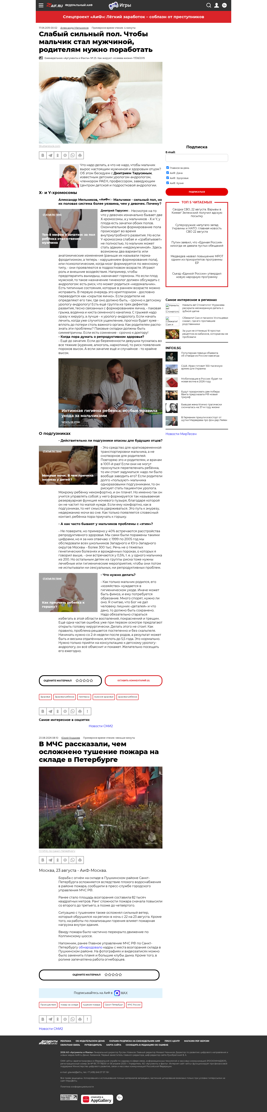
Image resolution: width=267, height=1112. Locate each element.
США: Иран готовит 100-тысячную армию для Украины (201, 367)
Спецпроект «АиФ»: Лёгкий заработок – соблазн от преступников (133, 16)
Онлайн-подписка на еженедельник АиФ (134, 1041)
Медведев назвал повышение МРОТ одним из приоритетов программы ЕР (197, 260)
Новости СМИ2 (101, 726)
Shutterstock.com (49, 146)
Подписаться (197, 192)
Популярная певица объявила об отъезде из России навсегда (200, 354)
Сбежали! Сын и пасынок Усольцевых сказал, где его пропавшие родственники (205, 321)
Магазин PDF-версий (196, 1041)
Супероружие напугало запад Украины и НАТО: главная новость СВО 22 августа (197, 228)
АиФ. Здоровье (179, 178)
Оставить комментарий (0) (133, 680)
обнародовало (90, 947)
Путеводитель (93, 1045)
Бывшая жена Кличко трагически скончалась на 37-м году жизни (201, 406)
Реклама (65, 1041)
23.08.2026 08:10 (48, 737)
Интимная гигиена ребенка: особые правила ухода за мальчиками (109, 413)
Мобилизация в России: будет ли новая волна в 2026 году (201, 380)
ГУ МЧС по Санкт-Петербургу (57, 851)
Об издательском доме (90, 1041)
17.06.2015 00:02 (48, 27)
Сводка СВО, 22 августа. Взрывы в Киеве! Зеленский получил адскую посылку (197, 213)
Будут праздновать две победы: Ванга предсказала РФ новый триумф (200, 394)
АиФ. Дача (176, 173)
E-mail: (170, 152)
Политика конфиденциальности (77, 1086)
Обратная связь (70, 1045)
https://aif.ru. (71, 1081)
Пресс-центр (172, 1041)
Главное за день (179, 167)
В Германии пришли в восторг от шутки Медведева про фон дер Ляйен (204, 419)
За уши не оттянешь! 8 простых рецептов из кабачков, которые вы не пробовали (205, 333)
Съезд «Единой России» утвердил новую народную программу (196, 275)
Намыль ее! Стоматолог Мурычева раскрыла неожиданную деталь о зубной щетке (203, 308)
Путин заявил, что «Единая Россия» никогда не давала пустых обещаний (196, 244)
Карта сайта (113, 1045)
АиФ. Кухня (177, 183)
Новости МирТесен (181, 434)
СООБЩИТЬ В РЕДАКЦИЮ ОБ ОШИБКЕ (147, 1045)
